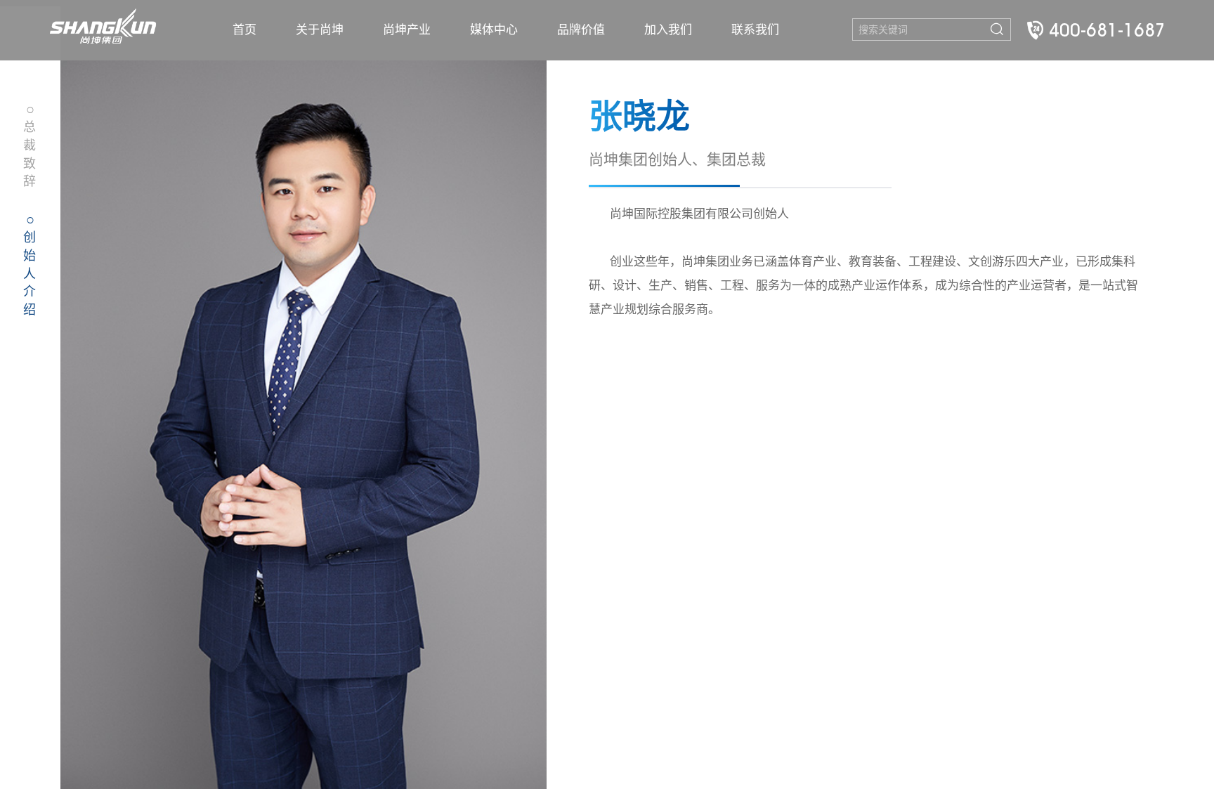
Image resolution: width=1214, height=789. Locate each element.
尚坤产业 (407, 30)
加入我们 (668, 30)
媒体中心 (494, 30)
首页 (244, 30)
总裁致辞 (29, 146)
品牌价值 (581, 30)
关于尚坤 (320, 30)
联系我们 (755, 30)
